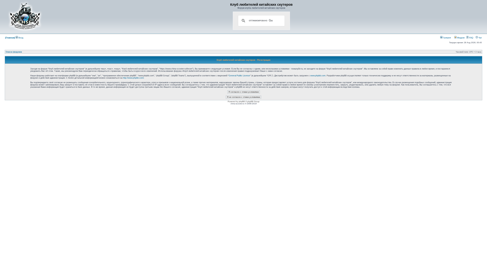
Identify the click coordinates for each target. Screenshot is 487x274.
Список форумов (14, 52)
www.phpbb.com (317, 75)
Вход (20, 38)
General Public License (239, 75)
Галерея (446, 38)
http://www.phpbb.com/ (133, 78)
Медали (461, 38)
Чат (480, 38)
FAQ (471, 38)
